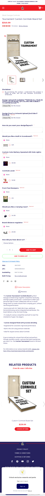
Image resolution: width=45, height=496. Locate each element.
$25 (13, 145)
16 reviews (15, 26)
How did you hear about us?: (14, 239)
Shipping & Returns (22, 457)
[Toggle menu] (6, 8)
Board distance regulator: (15, 223)
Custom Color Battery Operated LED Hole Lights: (21, 152)
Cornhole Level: (11, 171)
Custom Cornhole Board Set (22, 421)
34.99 (13, 215)
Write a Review (23, 26)
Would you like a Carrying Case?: (18, 207)
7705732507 (24, 3)
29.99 (13, 232)
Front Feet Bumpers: (13, 188)
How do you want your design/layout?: (18, 125)
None (7, 140)
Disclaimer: (7, 89)
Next (42, 80)
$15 (13, 198)
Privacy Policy (22, 449)
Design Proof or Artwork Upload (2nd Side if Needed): (19, 114)
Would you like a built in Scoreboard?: (20, 136)
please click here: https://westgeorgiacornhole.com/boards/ (21, 350)
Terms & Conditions (22, 453)
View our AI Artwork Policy (11, 261)
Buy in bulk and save (21, 276)
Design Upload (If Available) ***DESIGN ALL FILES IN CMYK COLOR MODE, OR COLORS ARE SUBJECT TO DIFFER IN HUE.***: (22, 101)
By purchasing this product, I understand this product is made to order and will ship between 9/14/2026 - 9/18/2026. (24, 93)
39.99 (13, 163)
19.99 (13, 180)
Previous (2, 80)
